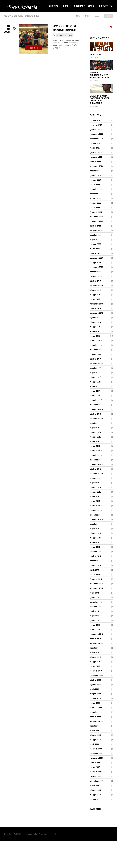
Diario (87, 15)
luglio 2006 (94, 785)
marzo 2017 (95, 391)
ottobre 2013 (95, 556)
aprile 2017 (94, 386)
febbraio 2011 (96, 629)
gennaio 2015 (96, 510)
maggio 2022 (95, 244)
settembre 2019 (96, 285)
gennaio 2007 (96, 776)
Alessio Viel (61, 35)
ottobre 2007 (95, 762)
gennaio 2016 (96, 455)
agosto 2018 (95, 317)
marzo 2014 (95, 547)
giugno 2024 (95, 175)
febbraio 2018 (96, 340)
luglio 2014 (94, 529)
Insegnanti (79, 6)
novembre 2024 (96, 157)
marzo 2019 (95, 299)
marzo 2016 (95, 446)
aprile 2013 (94, 570)
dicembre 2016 (96, 405)
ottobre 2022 (95, 226)
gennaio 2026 (96, 129)
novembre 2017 (96, 354)
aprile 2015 (94, 496)
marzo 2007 (95, 767)
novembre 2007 (96, 758)
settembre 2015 (96, 473)
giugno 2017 (95, 377)
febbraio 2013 (96, 579)
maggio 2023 (95, 203)
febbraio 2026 (96, 125)
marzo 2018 (95, 336)
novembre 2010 (96, 634)
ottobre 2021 (95, 253)
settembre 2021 (96, 258)
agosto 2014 (95, 524)
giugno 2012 (95, 597)
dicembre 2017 (96, 350)
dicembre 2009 (96, 675)
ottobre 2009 (95, 680)
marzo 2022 (95, 249)
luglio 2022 (94, 239)
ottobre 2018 (95, 308)
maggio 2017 (95, 382)
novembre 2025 (96, 134)
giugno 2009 (95, 694)
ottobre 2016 (95, 414)
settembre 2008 (96, 721)
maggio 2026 (95, 120)
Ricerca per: (111, 27)
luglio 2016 (94, 428)
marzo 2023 (95, 207)
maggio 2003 (95, 799)
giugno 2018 (95, 322)
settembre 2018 (96, 313)
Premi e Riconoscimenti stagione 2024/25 (99, 75)
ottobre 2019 (95, 281)
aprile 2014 (94, 542)
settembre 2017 (96, 363)
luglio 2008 (94, 730)
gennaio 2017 (96, 400)
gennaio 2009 (96, 712)
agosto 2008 (95, 726)
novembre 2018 (96, 304)
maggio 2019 (95, 295)
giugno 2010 (95, 657)
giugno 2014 (95, 533)
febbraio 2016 (96, 451)
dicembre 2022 (96, 217)
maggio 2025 (95, 143)
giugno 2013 (95, 565)
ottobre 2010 (95, 639)
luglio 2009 (94, 689)
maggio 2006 (95, 795)
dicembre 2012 (96, 584)
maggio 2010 (95, 662)
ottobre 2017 (95, 359)
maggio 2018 (95, 327)
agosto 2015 (95, 478)
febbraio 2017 (96, 395)
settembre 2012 (96, 588)
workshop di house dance (64, 28)
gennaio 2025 (96, 152)
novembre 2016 (96, 409)
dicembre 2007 (96, 753)
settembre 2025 (96, 139)
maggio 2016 (95, 437)
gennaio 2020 (96, 276)
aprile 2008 (94, 744)
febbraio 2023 (96, 212)
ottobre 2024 (95, 162)
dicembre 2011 (96, 606)
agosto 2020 (95, 272)
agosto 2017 (95, 368)
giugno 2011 (95, 620)
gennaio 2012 (96, 602)
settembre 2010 (96, 643)
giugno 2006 (95, 790)
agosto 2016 (95, 423)
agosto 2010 (95, 648)
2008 (97, 15)
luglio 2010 (94, 652)
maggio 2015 (95, 492)
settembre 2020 (96, 267)
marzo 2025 (95, 148)
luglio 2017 (94, 373)
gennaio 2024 (96, 189)
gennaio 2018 (96, 345)
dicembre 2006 (96, 781)
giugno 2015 (95, 487)
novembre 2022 (96, 221)
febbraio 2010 (96, 671)
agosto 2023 (95, 198)
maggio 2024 (95, 180)
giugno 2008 (95, 735)
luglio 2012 (94, 593)
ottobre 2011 (95, 611)
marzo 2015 (95, 501)
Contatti (103, 6)
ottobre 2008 (95, 717)
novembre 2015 (96, 464)
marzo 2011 (95, 625)
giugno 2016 (95, 432)
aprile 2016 (94, 441)
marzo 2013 (95, 574)
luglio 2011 (94, 616)
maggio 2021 (95, 262)
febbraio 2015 (96, 506)
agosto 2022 (95, 235)
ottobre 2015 (95, 469)
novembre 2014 (96, 519)
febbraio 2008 (96, 749)
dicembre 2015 (96, 460)
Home (78, 15)
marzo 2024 (95, 184)
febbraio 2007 (96, 772)
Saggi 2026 (95, 54)
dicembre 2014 (96, 515)
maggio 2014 (95, 538)
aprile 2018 (94, 331)
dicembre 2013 (96, 551)
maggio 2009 (95, 698)
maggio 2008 (95, 740)
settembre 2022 (96, 230)
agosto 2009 (95, 684)
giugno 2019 (95, 290)
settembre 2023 (96, 194)
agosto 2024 (95, 171)
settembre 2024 (96, 166)
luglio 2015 (94, 483)
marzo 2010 (95, 666)
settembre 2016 (96, 418)
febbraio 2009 (96, 707)
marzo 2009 (95, 703)
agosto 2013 (95, 561)
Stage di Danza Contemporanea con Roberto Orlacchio (99, 99)
